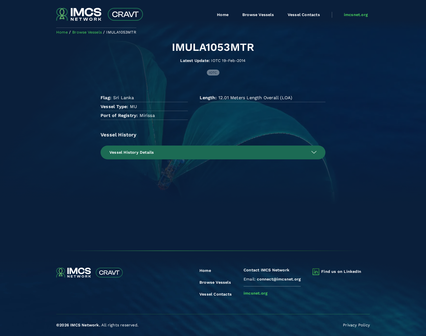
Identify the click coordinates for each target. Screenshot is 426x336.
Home (223, 14)
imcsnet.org (356, 14)
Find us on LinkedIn (341, 271)
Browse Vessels (258, 14)
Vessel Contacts (304, 14)
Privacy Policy (356, 325)
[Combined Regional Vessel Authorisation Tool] (99, 15)
